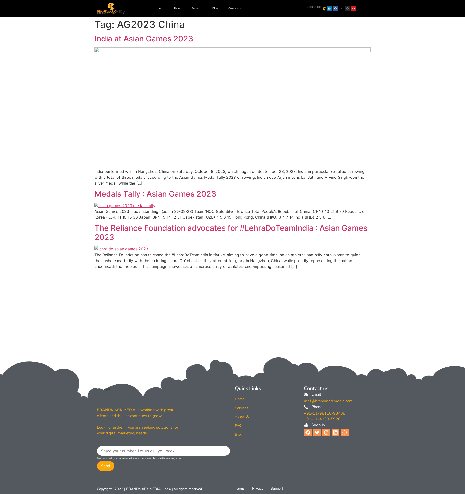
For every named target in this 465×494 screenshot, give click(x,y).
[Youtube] (353, 8)
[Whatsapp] (345, 432)
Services (196, 8)
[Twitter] (317, 432)
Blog (215, 8)
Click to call (314, 6)
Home (159, 8)
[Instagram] (347, 8)
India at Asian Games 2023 (143, 38)
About (177, 8)
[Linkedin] (329, 8)
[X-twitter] (341, 8)
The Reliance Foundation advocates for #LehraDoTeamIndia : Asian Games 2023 (230, 232)
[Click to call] (325, 8)
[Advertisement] (232, 306)
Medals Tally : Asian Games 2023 (155, 194)
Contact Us (235, 8)
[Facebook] (335, 8)
